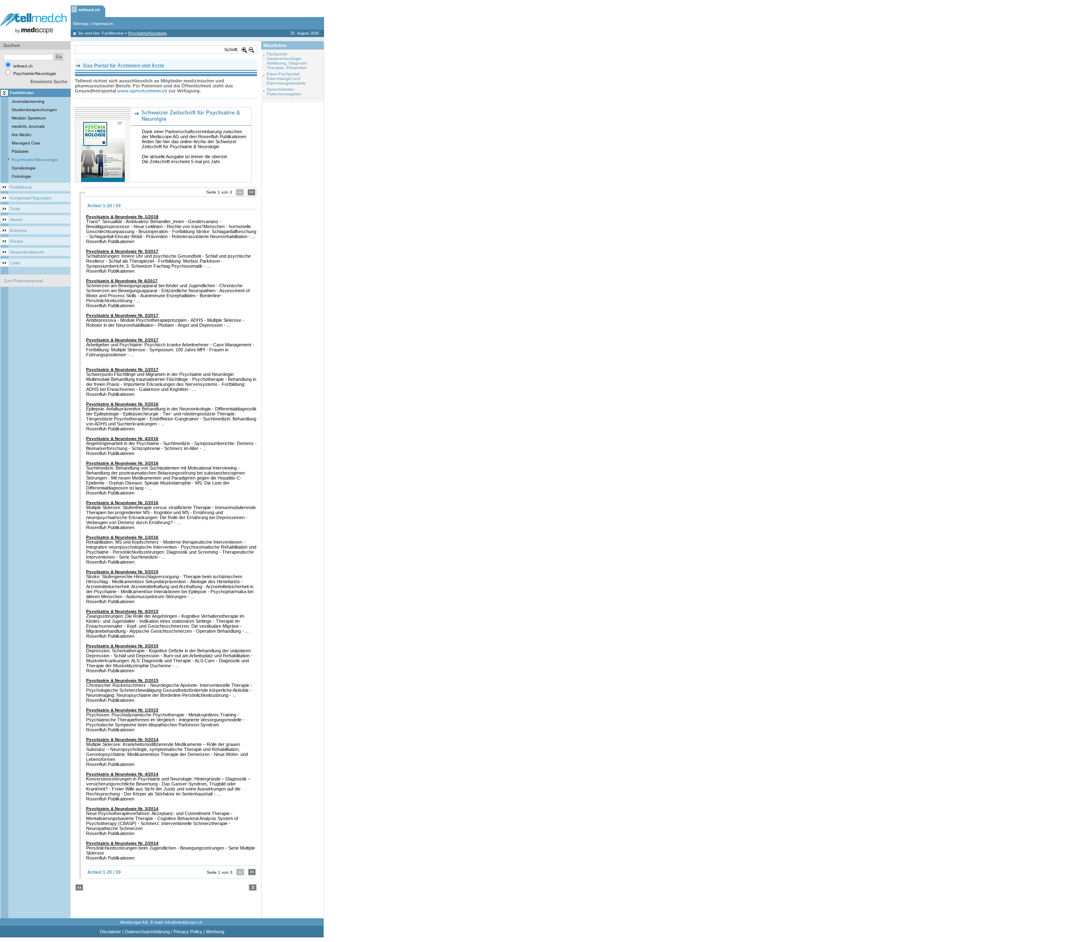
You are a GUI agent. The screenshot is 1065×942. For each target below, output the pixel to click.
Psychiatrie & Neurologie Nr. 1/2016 (122, 537)
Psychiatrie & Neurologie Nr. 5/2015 (122, 571)
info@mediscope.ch (184, 922)
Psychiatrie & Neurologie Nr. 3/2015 (122, 646)
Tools (15, 208)
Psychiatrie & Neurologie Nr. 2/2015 (122, 680)
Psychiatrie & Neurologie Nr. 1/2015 (122, 710)
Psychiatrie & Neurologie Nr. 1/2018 (122, 216)
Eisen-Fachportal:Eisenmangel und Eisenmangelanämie (286, 78)
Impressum (102, 23)
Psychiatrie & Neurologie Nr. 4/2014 (122, 774)
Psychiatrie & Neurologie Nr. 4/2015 (122, 611)
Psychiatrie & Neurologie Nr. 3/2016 (122, 463)
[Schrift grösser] (244, 49)
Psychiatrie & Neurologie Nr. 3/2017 (122, 315)
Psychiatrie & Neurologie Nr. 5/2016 (122, 404)
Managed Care (26, 143)
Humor (16, 219)
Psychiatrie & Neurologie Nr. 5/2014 (122, 739)
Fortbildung (21, 187)
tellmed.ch (89, 9)
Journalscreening (28, 101)
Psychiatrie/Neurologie (35, 159)
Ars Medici (21, 134)
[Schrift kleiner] (251, 49)
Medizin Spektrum (29, 118)
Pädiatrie (20, 151)
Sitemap (81, 23)
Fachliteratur (113, 33)
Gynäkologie (24, 168)
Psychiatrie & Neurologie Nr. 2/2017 (122, 340)
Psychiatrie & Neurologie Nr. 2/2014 (122, 843)
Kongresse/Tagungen (31, 198)
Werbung (215, 931)
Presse (16, 241)
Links (15, 263)
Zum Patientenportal (23, 280)
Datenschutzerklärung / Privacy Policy (163, 931)
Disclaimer (110, 931)
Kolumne (18, 230)
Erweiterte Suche (48, 81)
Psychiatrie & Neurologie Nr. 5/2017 (122, 251)
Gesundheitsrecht (27, 252)
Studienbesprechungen (34, 109)
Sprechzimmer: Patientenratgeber (284, 91)
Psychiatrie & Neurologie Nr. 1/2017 (122, 369)
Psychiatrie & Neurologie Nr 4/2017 (122, 280)
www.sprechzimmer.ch (142, 90)
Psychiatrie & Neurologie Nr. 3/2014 (122, 808)
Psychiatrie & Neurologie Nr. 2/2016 (122, 502)
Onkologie (21, 176)
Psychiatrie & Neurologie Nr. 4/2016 (122, 438)
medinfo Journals (28, 126)
